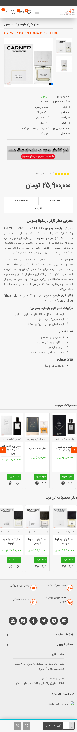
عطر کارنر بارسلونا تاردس (37, 541)
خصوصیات (21, 200)
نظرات (38, 208)
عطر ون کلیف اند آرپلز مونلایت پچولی (11, 450)
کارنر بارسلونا (42, 107)
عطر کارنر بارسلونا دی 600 (64, 541)
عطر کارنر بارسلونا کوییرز (11, 541)
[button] (7, 62)
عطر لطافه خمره (37, 449)
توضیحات (55, 200)
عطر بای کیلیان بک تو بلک (64, 449)
